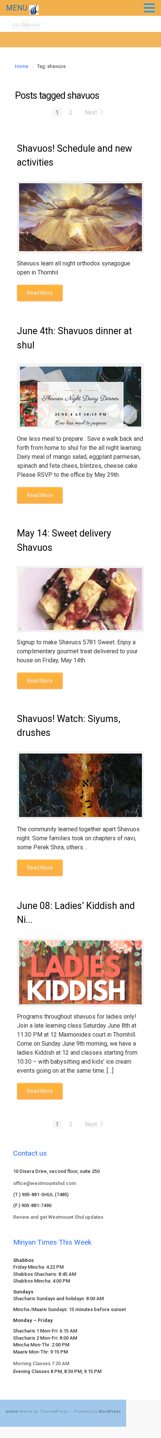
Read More (40, 293)
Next (91, 112)
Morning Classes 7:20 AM (41, 1363)
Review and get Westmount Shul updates (58, 1217)
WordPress (109, 1411)
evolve (12, 1411)
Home (21, 66)
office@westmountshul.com (44, 1183)
